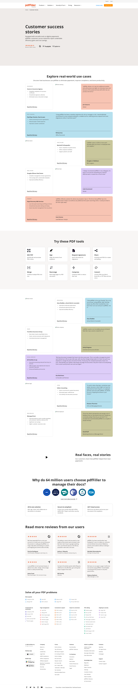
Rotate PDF (88, 615)
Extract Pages (45, 617)
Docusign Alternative (89, 653)
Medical (71, 659)
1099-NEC (62, 667)
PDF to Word (45, 601)
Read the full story (32, 107)
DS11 (56, 665)
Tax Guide (57, 674)
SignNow (101, 647)
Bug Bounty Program (77, 687)
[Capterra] (56, 46)
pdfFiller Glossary (88, 679)
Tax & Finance (72, 666)
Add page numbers (90, 619)
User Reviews (87, 674)
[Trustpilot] (46, 46)
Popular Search (58, 661)
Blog (85, 663)
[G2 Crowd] (40, 46)
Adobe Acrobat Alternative (87, 647)
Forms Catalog (58, 656)
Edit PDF (44, 599)
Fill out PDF (88, 612)
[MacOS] (30, 654)
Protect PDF (74, 599)
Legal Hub (42, 654)
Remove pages (45, 619)
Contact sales (99, 5)
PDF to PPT (58, 615)
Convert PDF (30, 614)
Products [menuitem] (41, 5)
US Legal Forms (102, 649)
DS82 (58, 665)
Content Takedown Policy (67, 687)
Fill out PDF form (75, 601)
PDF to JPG (58, 617)
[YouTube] (41, 687)
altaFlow (101, 651)
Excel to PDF (74, 615)
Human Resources (73, 663)
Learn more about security (68, 499)
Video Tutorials (87, 667)
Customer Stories (88, 672)
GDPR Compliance (44, 656)
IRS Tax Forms (58, 658)
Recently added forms (60, 672)
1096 (61, 665)
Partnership (43, 669)
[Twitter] (30, 687)
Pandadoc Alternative (89, 650)
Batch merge (45, 621)
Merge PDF (29, 601)
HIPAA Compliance (44, 658)
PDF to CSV (59, 612)
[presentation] (42, 5)
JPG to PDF (73, 617)
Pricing (41, 649)
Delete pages (89, 610)
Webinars (86, 665)
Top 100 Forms (58, 649)
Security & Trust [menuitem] (60, 5)
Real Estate (72, 661)
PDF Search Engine (59, 651)
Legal (70, 668)
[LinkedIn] (34, 687)
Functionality (72, 647)
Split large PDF (45, 624)
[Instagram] (38, 687)
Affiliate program (44, 661)
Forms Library (58, 647)
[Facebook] (26, 687)
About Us (42, 647)
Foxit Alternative (88, 655)
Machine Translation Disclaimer (45, 663)
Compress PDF (30, 599)
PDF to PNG (59, 619)
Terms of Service (48, 687)
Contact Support (103, 663)
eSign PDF (58, 601)
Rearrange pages (46, 615)
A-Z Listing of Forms (59, 654)
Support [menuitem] (107, 1)
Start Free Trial (108, 5)
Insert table (88, 633)
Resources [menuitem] (77, 5)
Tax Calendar (58, 670)
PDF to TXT (58, 624)
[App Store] (30, 665)
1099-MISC (57, 667)
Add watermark (89, 624)
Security (42, 667)
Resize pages (30, 621)
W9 (60, 663)
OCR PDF (29, 616)
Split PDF (44, 610)
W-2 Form (57, 663)
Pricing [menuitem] (70, 5)
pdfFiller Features (73, 649)
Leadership (42, 651)
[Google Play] (30, 661)
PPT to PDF (73, 612)
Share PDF (103, 617)
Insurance (71, 657)
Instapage (101, 654)
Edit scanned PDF (31, 618)
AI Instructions (87, 681)
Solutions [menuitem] (50, 5)
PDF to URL (59, 621)
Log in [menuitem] (111, 1)
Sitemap (86, 669)
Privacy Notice (58, 687)
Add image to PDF (90, 631)
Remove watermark (90, 621)
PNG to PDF (74, 619)
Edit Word (88, 628)
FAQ (87, 663)
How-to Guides (87, 676)
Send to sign (104, 615)
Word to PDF (59, 599)
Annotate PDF (89, 626)
